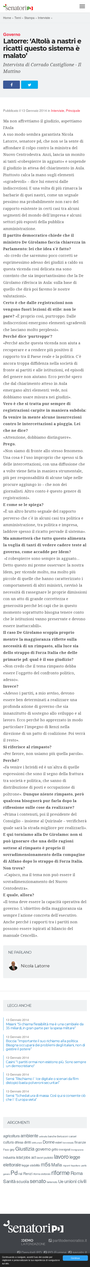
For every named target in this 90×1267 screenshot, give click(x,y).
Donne (49, 1142)
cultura (8, 1142)
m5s (46, 1164)
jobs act (30, 1157)
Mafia (56, 1164)
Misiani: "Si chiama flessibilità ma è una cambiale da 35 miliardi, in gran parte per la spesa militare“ (45, 1026)
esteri (58, 1142)
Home (7, 18)
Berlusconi (62, 1136)
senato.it (79, 1252)
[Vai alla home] (18, 6)
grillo (54, 1149)
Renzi (27, 1173)
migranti (66, 1165)
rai (20, 1173)
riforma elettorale (41, 1174)
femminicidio (68, 1142)
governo (43, 1149)
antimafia (43, 1136)
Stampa (29, 18)
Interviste (44, 18)
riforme (60, 1172)
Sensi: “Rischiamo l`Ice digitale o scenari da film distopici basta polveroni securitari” (42, 1081)
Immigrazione (77, 1149)
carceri (72, 1136)
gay (12, 1149)
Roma (77, 1173)
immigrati (64, 1149)
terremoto (52, 1182)
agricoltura (11, 1135)
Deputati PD (31, 1252)
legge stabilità (31, 1165)
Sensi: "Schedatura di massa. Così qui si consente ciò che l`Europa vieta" (46, 1098)
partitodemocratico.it (69, 1240)
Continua (75, 1258)
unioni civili (75, 1181)
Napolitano (75, 1165)
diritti (27, 1142)
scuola (22, 1181)
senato (38, 1181)
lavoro (61, 1156)
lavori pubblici (45, 1157)
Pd (14, 1172)
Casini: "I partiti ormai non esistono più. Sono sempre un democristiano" (46, 1064)
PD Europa (56, 1252)
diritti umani (37, 1142)
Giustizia (25, 1148)
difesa (19, 1142)
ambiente (29, 1135)
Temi (17, 18)
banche (52, 1136)
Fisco (6, 1149)
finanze (80, 1142)
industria (9, 1157)
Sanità (9, 1181)
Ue (60, 1181)
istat (19, 1157)
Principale (73, 110)
